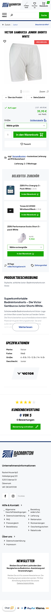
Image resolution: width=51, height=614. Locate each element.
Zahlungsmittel (41, 265)
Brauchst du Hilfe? (42, 25)
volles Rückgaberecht (16, 267)
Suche (44, 15)
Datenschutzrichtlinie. (25, 583)
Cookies (21, 496)
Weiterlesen (25, 326)
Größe (7, 120)
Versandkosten (19, 156)
